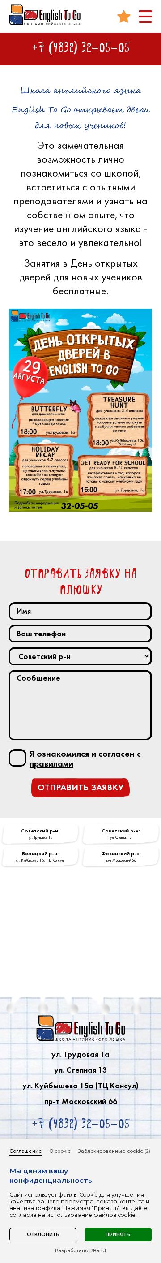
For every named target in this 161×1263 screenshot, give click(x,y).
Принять (118, 1234)
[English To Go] (44, 14)
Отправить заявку (80, 787)
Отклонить (43, 1234)
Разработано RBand (80, 1251)
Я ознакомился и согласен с (85, 759)
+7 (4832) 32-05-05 (81, 47)
